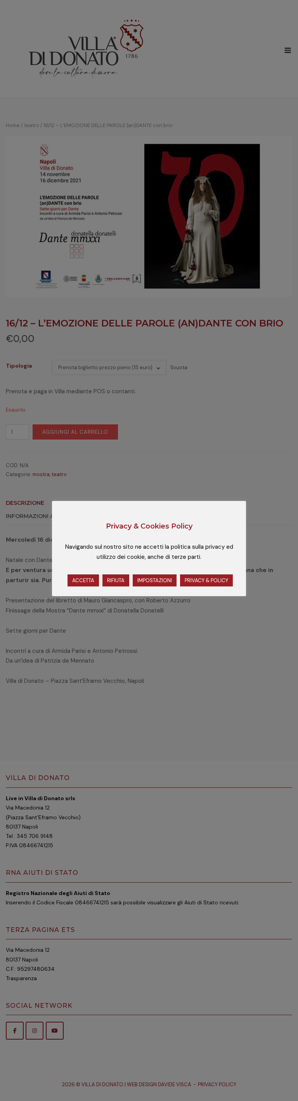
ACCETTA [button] (83, 580)
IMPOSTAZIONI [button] (154, 580)
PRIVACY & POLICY (206, 580)
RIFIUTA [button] (116, 580)
